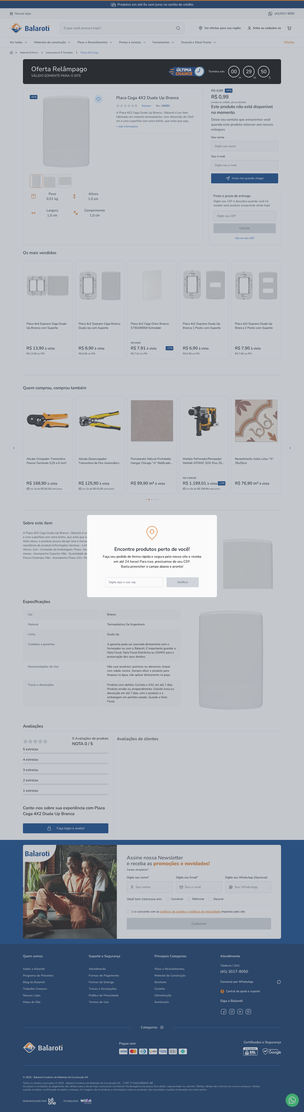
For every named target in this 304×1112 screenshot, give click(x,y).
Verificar (182, 582)
